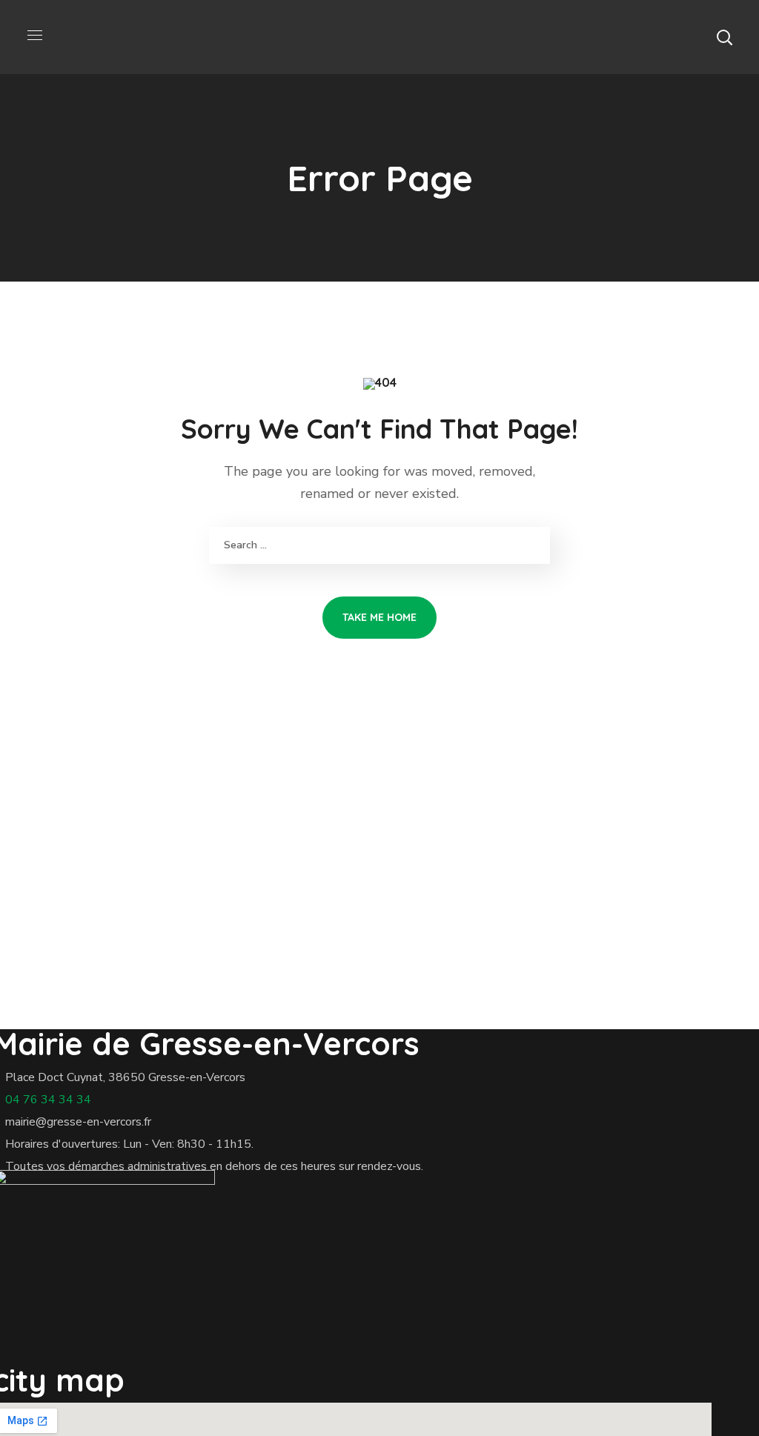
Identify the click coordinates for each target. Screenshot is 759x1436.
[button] (724, 37)
